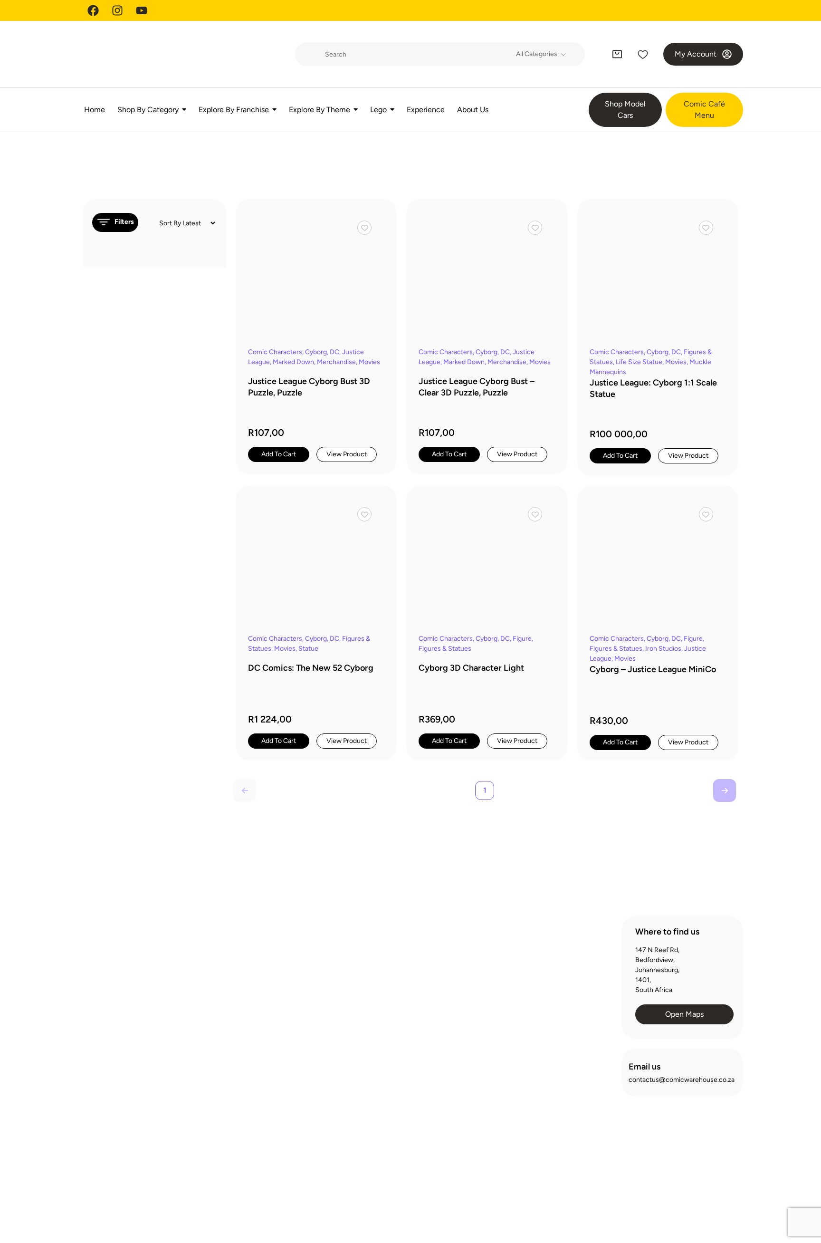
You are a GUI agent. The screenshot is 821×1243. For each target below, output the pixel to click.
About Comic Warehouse (408, 948)
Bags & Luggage (252, 974)
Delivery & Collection (401, 982)
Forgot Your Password (546, 999)
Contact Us (387, 1016)
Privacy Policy (603, 1195)
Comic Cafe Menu (397, 965)
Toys (235, 1162)
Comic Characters (275, 352)
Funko (237, 1060)
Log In (523, 965)
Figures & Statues (445, 649)
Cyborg (316, 352)
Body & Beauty (249, 1008)
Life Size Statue (639, 362)
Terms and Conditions (667, 1195)
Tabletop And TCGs (257, 1145)
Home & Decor (250, 1077)
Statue (308, 649)
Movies (369, 362)
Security (723, 1195)
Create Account (537, 948)
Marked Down (293, 362)
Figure (522, 639)
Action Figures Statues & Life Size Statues (265, 952)
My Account (532, 982)
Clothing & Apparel (255, 1025)
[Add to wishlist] (364, 228)
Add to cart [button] (278, 454)
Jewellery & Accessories (264, 1094)
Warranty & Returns (399, 999)
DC (334, 352)
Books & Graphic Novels (264, 991)
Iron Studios (663, 649)
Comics (239, 1043)
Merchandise (336, 362)
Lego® (237, 1111)
